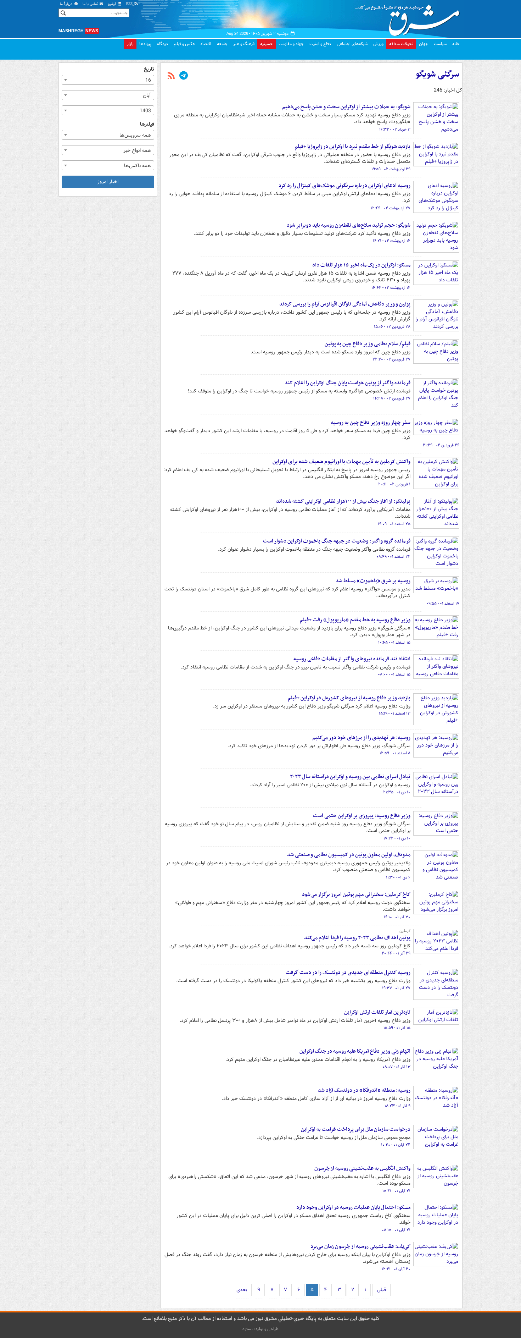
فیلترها (147, 124)
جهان (423, 43)
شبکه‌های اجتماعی (352, 43)
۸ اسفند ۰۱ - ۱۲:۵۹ (395, 753)
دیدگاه (162, 43)
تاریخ (149, 69)
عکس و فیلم (184, 43)
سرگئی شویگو (437, 74)
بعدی (241, 1290)
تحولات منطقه (401, 43)
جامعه (222, 43)
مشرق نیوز (409, 17)
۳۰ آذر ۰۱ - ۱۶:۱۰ (397, 917)
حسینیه (266, 43)
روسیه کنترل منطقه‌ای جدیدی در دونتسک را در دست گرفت (348, 972)
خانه (456, 43)
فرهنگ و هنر (243, 43)
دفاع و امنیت (320, 43)
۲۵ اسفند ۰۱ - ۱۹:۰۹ (394, 524)
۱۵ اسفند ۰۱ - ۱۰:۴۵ (394, 642)
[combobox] (108, 80)
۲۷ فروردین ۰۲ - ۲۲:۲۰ (391, 359)
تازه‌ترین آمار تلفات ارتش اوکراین (377, 1012)
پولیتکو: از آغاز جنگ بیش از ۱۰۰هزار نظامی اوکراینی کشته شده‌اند (343, 501)
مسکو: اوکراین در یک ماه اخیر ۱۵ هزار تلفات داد (361, 265)
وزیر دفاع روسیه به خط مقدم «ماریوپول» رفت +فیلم (355, 619)
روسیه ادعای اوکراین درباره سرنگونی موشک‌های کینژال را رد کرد (344, 185)
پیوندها (145, 43)
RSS (130, 4)
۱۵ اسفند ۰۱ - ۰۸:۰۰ (394, 674)
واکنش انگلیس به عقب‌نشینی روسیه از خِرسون (362, 1168)
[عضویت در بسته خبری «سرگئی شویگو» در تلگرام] (184, 76)
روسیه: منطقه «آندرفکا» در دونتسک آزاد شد (364, 1090)
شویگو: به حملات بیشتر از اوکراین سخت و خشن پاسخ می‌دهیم (346, 106)
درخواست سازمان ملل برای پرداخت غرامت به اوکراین (355, 1129)
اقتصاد (205, 43)
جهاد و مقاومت (291, 43)
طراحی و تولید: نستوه (260, 1329)
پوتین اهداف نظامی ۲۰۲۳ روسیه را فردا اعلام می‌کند (357, 937)
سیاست (440, 43)
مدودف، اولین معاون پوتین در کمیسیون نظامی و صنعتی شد (348, 854)
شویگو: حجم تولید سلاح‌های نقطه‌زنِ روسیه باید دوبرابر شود (348, 225)
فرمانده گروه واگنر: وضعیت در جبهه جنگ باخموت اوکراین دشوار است (336, 541)
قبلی (381, 1290)
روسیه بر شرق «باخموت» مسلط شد (373, 580)
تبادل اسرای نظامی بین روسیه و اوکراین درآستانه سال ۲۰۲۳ (350, 776)
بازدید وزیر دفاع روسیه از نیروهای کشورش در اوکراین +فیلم (349, 698)
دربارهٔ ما (66, 4)
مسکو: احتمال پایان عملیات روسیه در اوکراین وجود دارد (353, 1207)
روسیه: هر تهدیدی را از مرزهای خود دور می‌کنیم (361, 737)
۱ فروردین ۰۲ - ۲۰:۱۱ (394, 484)
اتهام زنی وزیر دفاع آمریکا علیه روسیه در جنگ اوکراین (354, 1051)
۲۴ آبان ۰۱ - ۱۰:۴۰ (395, 1145)
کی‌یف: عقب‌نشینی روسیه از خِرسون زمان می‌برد (360, 1246)
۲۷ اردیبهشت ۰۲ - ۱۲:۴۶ (390, 208)
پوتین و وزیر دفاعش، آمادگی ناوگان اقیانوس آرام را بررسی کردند (344, 304)
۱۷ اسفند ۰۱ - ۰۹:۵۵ (442, 603)
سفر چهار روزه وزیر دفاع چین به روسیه (370, 422)
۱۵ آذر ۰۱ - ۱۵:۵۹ (396, 1028)
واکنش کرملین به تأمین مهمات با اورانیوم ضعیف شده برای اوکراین (341, 461)
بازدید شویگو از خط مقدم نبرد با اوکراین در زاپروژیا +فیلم (352, 146)
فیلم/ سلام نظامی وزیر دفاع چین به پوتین (367, 343)
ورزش (378, 43)
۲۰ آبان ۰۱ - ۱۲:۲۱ (396, 1269)
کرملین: (404, 931)
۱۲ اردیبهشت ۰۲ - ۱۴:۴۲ (390, 288)
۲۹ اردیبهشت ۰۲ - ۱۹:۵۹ (390, 169)
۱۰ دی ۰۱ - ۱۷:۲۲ (396, 838)
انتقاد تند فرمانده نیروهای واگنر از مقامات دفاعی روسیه (351, 659)
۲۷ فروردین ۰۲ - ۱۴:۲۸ (391, 398)
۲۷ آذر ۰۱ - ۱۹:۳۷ (396, 988)
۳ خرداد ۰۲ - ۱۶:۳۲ (394, 129)
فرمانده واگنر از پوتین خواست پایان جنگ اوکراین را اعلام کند (347, 382)
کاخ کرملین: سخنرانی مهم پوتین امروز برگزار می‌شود (356, 894)
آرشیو (112, 4)
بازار (130, 43)
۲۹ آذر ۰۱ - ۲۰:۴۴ (396, 953)
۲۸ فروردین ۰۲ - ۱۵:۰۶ (392, 327)
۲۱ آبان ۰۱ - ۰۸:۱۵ (396, 1230)
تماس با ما (91, 4)
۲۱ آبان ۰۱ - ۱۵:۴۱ (396, 1191)
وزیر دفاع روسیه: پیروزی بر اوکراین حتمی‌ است (361, 815)
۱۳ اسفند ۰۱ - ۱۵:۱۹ (394, 713)
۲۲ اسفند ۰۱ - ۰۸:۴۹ (393, 557)
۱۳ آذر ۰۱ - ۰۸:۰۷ (396, 1067)
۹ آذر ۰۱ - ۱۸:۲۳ (397, 1106)
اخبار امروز (107, 182)
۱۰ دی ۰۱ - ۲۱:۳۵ (396, 792)
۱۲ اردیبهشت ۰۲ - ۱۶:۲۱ (391, 241)
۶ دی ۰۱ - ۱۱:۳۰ (398, 877)
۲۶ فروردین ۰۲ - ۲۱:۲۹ (441, 445)
